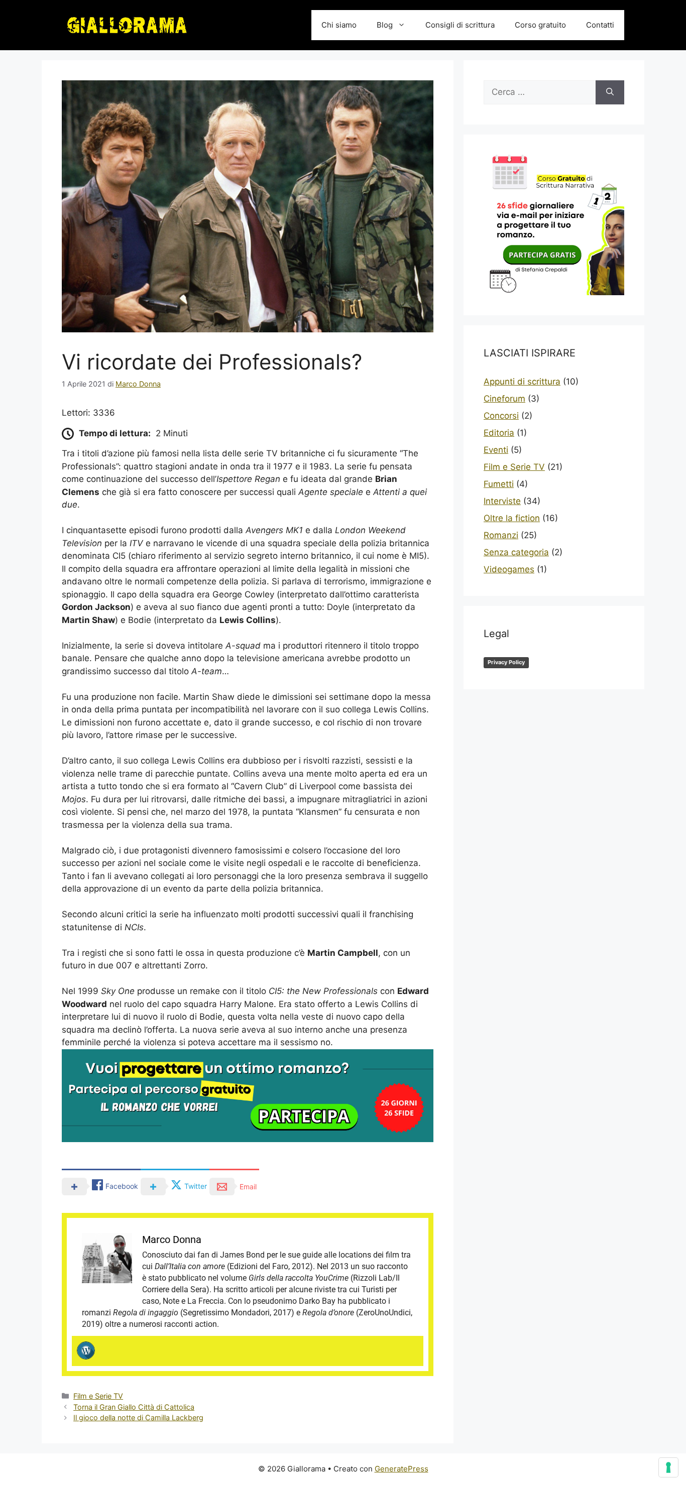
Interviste (502, 501)
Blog (385, 25)
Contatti (600, 25)
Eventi (496, 450)
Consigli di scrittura (460, 25)
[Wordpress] (86, 1350)
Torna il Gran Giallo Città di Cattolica (133, 1407)
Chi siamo (339, 25)
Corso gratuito (540, 25)
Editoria (499, 433)
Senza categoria (516, 552)
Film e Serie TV (98, 1396)
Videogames (509, 569)
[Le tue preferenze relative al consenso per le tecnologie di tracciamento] (668, 1467)
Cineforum (504, 399)
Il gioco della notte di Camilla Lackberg (138, 1417)
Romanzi (501, 535)
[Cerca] (610, 92)
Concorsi (501, 416)
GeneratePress (401, 1468)
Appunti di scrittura (522, 382)
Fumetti (499, 484)
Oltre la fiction (512, 518)
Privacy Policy (506, 662)
